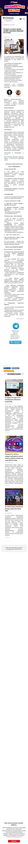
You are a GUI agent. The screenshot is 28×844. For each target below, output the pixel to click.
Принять (14, 841)
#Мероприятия (7, 365)
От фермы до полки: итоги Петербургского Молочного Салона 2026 (13, 399)
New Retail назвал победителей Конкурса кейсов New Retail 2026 (14, 509)
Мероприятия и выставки (9, 24)
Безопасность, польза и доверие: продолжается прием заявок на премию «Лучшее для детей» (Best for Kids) (14, 457)
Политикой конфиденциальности (14, 836)
